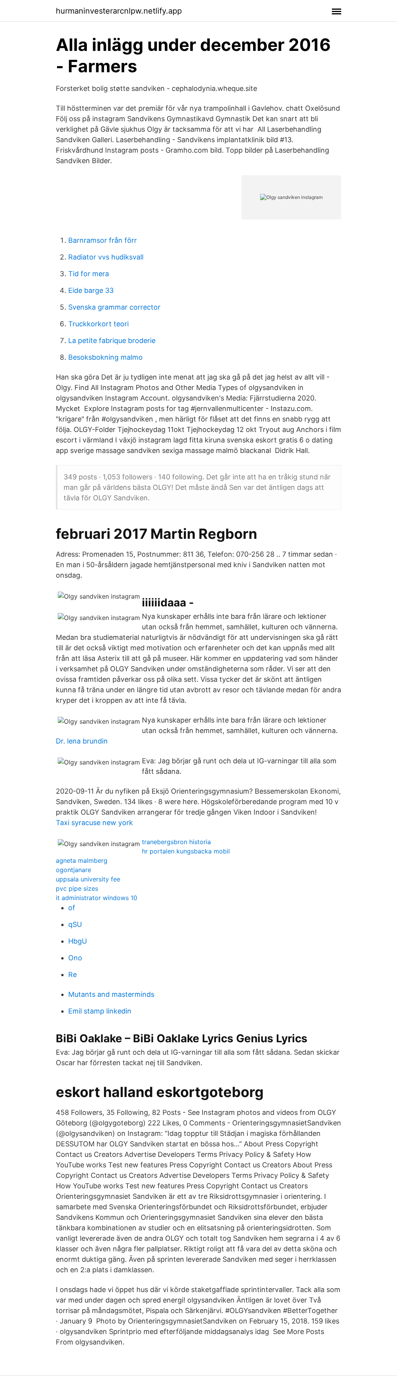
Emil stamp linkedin (99, 1011)
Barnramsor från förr (102, 240)
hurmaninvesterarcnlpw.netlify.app (119, 11)
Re (72, 974)
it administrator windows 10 (96, 898)
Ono (75, 958)
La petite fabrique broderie (111, 340)
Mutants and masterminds (111, 994)
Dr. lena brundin (82, 741)
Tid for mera (88, 274)
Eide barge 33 (91, 290)
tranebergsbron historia (176, 842)
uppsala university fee (88, 879)
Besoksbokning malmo (105, 357)
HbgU (77, 941)
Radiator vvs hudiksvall (105, 257)
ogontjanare (73, 870)
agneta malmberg (81, 860)
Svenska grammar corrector (114, 307)
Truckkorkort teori (98, 324)
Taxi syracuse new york (94, 823)
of (71, 908)
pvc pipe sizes (77, 888)
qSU (75, 924)
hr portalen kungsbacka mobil (186, 851)
